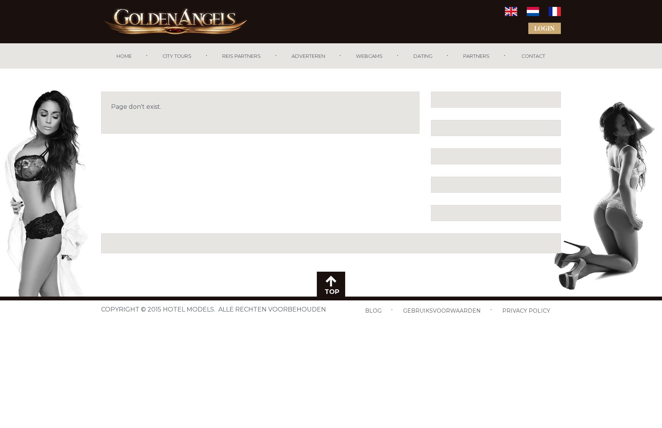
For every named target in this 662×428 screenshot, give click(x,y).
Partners (476, 56)
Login (544, 28)
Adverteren (308, 56)
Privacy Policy (526, 310)
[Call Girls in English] (511, 14)
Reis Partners (241, 56)
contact (532, 56)
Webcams (369, 56)
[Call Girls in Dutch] (533, 14)
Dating (423, 56)
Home (124, 56)
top (331, 291)
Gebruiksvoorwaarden (442, 310)
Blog (373, 310)
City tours (177, 56)
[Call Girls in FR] (555, 14)
